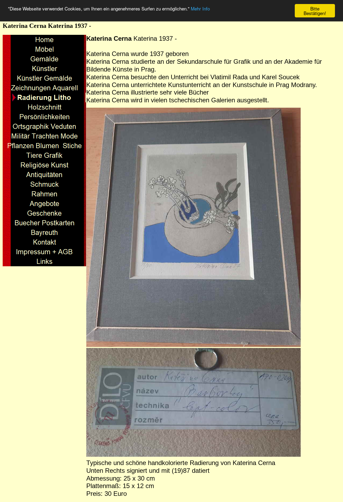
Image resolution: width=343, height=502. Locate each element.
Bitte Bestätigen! (315, 10)
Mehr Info (200, 8)
